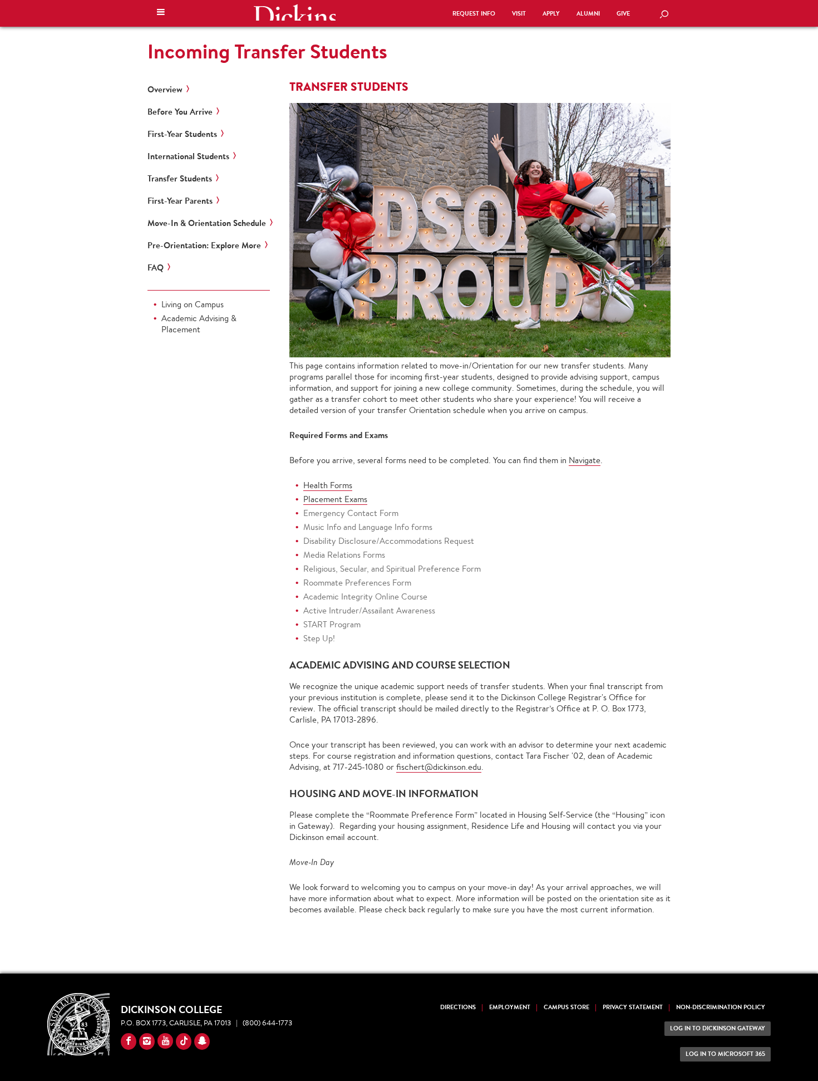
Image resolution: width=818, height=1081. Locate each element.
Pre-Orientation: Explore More (204, 245)
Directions (458, 1007)
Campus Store (566, 1007)
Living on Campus (192, 304)
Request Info (473, 13)
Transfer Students (179, 178)
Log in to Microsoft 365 (725, 1054)
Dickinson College (294, 12)
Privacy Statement (633, 1007)
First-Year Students (182, 134)
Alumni (588, 13)
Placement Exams (335, 499)
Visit (519, 13)
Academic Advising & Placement (198, 324)
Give (623, 13)
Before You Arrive (180, 111)
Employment (509, 1007)
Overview (165, 89)
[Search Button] (664, 15)
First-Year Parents (180, 201)
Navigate (584, 460)
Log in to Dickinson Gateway (717, 1028)
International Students (188, 156)
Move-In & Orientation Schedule (206, 223)
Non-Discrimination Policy (720, 1007)
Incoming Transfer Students (267, 51)
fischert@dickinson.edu (438, 766)
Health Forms (327, 485)
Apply (551, 13)
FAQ (155, 267)
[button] (160, 13)
